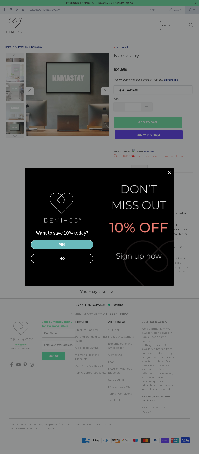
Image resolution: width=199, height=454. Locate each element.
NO (62, 258)
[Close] (169, 172)
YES (62, 244)
